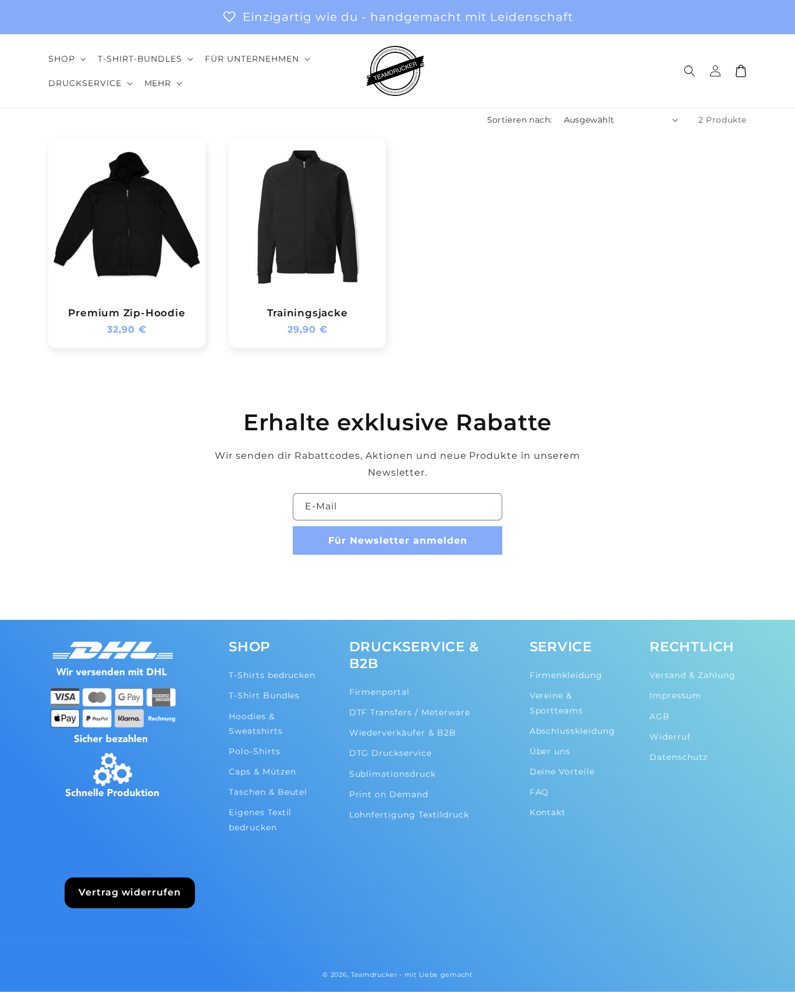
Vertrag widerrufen (130, 892)
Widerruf (670, 736)
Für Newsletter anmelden (397, 540)
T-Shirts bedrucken (272, 675)
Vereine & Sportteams (557, 702)
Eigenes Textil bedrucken (260, 819)
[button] (66, 59)
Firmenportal (379, 692)
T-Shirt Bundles (264, 695)
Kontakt (548, 812)
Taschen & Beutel (268, 792)
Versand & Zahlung (692, 675)
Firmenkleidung (566, 675)
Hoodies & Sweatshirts (256, 723)
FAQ (539, 792)
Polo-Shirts (255, 751)
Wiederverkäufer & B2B (402, 732)
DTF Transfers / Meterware (409, 712)
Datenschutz (679, 757)
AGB (660, 716)
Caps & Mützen (262, 771)
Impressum (675, 695)
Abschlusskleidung (572, 731)
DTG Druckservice (390, 753)
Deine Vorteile (562, 771)
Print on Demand (388, 794)
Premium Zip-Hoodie (126, 313)
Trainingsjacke (307, 313)
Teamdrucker (374, 974)
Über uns (550, 751)
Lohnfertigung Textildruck (409, 814)
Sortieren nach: (519, 120)
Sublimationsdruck (392, 774)
